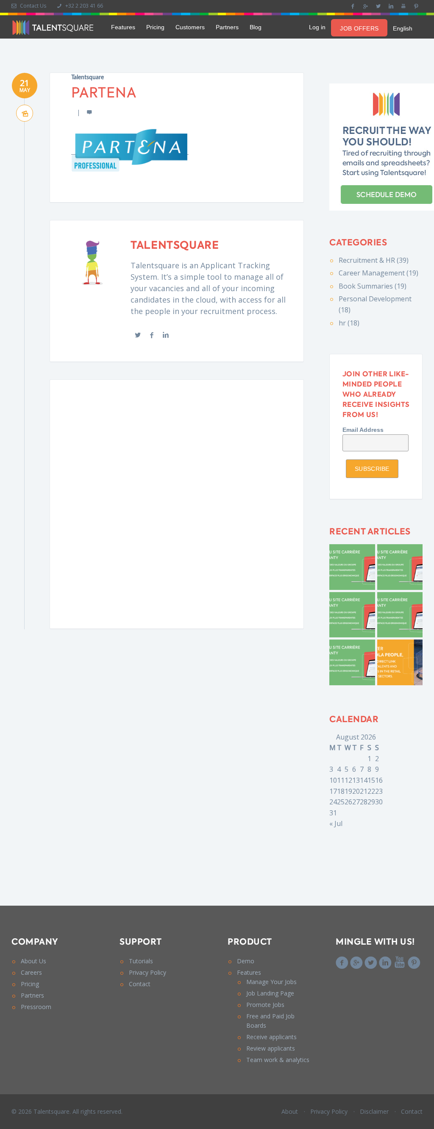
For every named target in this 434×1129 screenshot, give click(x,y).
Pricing (155, 27)
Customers (190, 27)
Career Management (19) (378, 273)
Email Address (363, 429)
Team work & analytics (277, 1060)
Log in (317, 27)
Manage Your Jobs (271, 982)
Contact (139, 984)
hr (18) (349, 323)
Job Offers (359, 28)
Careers (31, 972)
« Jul (335, 823)
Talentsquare (87, 78)
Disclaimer (374, 1111)
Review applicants (270, 1048)
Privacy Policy (147, 972)
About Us (33, 961)
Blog (256, 27)
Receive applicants (271, 1037)
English (402, 28)
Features (123, 27)
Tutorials (141, 961)
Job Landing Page (270, 993)
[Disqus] (177, 503)
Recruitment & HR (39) (374, 260)
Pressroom (36, 1007)
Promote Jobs (265, 1005)
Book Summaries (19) (372, 286)
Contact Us (32, 5)
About (289, 1111)
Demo (245, 961)
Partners (227, 27)
